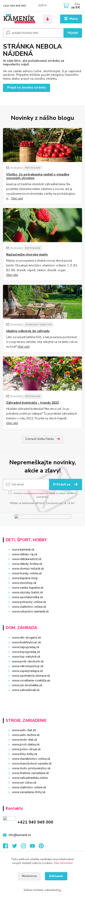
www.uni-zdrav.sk (24, 783)
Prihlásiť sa (62, 484)
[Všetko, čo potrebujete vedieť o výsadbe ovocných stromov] (42, 145)
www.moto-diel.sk (24, 740)
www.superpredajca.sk (27, 671)
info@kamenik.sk (20, 835)
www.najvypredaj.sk (25, 647)
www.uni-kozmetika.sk (27, 685)
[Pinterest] (41, 847)
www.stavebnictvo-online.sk (31, 759)
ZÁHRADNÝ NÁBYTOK (38, 324)
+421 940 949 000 (14, 5)
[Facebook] (7, 847)
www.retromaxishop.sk (27, 666)
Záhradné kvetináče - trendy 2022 (32, 403)
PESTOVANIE (32, 168)
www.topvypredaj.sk (26, 652)
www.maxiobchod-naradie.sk (31, 764)
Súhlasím (56, 876)
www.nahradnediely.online (30, 778)
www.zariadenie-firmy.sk (28, 792)
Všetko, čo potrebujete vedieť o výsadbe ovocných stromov (37, 176)
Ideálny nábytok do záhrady (27, 331)
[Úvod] (19, 19)
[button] (42, 698)
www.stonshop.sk (24, 583)
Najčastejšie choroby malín (27, 254)
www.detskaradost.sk (26, 559)
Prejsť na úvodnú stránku (26, 87)
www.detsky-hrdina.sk (27, 564)
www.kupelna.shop (25, 578)
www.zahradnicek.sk (25, 690)
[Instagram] (25, 847)
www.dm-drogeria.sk (26, 638)
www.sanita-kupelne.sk (27, 588)
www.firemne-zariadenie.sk (30, 773)
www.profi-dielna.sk (25, 745)
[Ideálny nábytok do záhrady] (42, 302)
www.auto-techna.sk (25, 735)
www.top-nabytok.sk (26, 657)
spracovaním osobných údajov (41, 493)
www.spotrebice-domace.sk (31, 676)
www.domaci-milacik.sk (28, 569)
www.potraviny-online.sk (29, 602)
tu (59, 890)
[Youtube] (34, 847)
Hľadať (73, 33)
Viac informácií (63, 863)
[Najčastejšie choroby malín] (42, 225)
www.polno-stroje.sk (26, 749)
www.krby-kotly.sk (24, 754)
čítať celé (17, 199)
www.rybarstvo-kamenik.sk (30, 612)
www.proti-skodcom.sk (28, 661)
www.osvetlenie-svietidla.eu (31, 681)
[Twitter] (16, 847)
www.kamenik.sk (23, 550)
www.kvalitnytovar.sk (26, 642)
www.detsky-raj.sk (24, 554)
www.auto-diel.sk (24, 730)
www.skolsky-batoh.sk (27, 592)
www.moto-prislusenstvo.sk (31, 768)
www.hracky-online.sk (27, 573)
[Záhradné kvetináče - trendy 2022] (42, 374)
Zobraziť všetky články (39, 439)
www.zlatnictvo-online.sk (29, 607)
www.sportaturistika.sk (27, 597)
